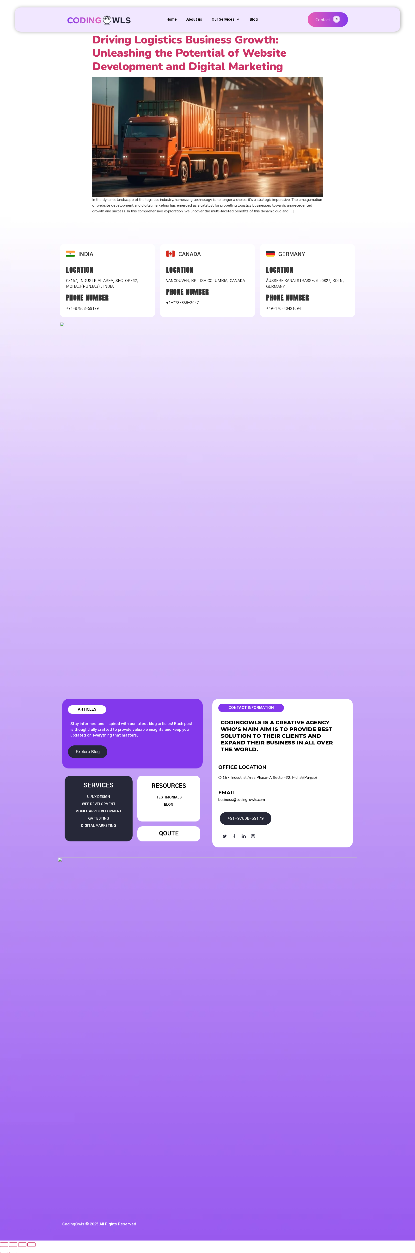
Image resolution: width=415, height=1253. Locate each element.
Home (171, 19)
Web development (99, 804)
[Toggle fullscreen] (22, 1244)
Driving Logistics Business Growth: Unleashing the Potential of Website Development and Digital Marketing (189, 53)
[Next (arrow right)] (13, 1251)
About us (194, 19)
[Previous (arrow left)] (4, 1251)
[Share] (13, 1244)
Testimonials (169, 797)
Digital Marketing (98, 825)
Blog (254, 19)
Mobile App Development (98, 811)
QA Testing (98, 818)
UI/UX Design (98, 797)
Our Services (223, 19)
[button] (328, 19)
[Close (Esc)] (4, 1244)
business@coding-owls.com (241, 799)
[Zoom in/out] (31, 1244)
